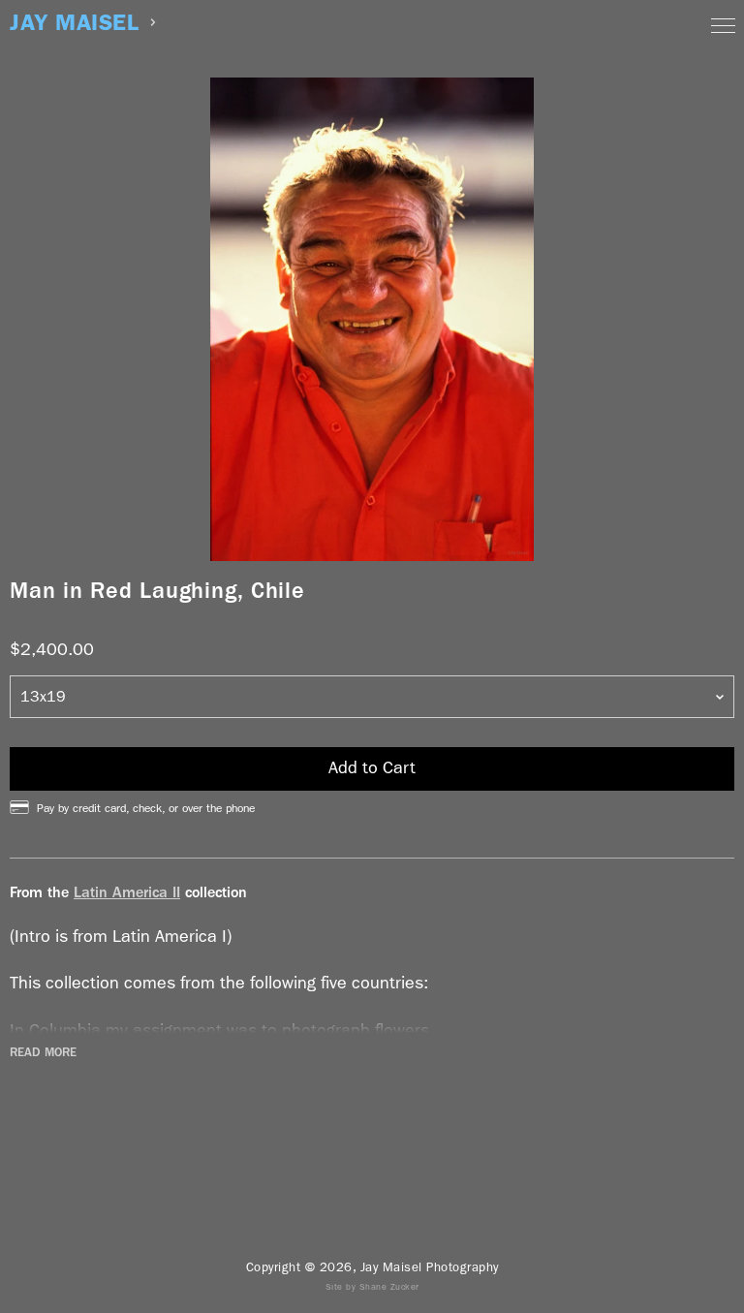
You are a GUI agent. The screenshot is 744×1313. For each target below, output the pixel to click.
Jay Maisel (74, 23)
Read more (43, 1052)
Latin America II (127, 892)
